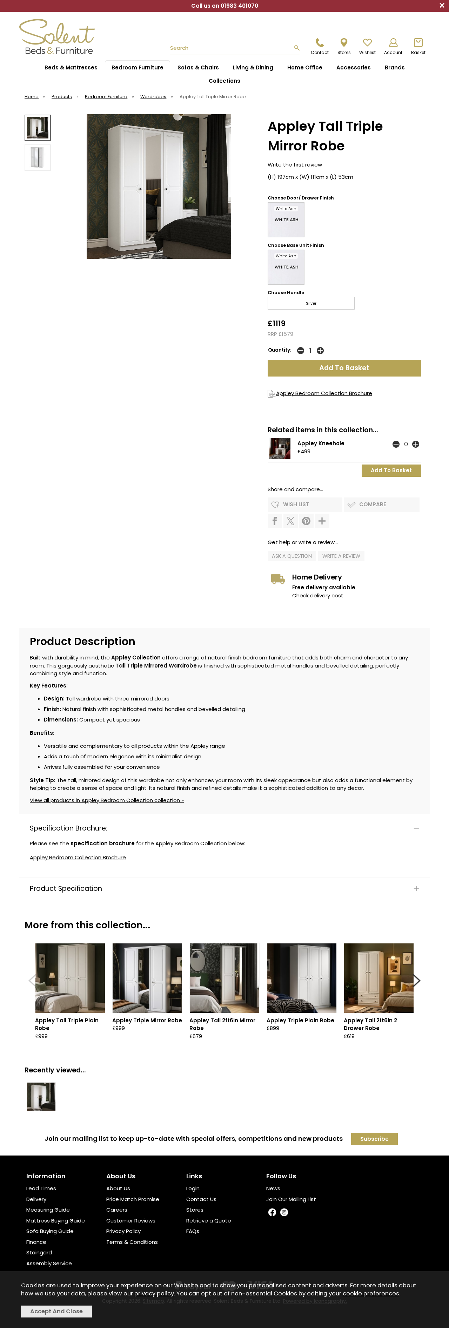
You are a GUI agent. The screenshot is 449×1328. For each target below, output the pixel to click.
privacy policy (154, 1293)
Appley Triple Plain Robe (300, 1020)
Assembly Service (49, 1263)
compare (372, 504)
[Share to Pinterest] (306, 521)
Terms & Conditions (132, 1242)
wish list (296, 504)
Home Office (304, 67)
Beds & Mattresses (71, 67)
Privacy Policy (123, 1231)
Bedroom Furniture (137, 67)
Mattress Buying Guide (55, 1220)
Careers (116, 1209)
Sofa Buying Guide (50, 1231)
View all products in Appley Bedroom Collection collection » (107, 800)
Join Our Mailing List (291, 1199)
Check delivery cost (317, 595)
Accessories (353, 67)
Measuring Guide (48, 1209)
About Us (118, 1188)
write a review (341, 556)
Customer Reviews (130, 1220)
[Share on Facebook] (275, 521)
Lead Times (41, 1188)
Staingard (39, 1252)
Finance (36, 1242)
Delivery (36, 1199)
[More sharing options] (322, 521)
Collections (224, 80)
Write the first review (295, 164)
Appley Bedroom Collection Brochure (324, 393)
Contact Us (201, 1199)
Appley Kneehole (320, 443)
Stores (194, 1209)
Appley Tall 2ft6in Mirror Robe (222, 1024)
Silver (311, 303)
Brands (395, 67)
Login (193, 1188)
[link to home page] (60, 36)
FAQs (192, 1231)
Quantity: (279, 350)
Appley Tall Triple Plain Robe (67, 1024)
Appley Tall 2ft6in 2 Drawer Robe (370, 1024)
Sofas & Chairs (198, 67)
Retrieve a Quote (208, 1220)
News (273, 1188)
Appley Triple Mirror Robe (147, 1020)
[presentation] (32, 980)
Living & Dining (253, 67)
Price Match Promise (132, 1199)
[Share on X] (290, 521)
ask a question (292, 556)
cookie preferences (371, 1293)
